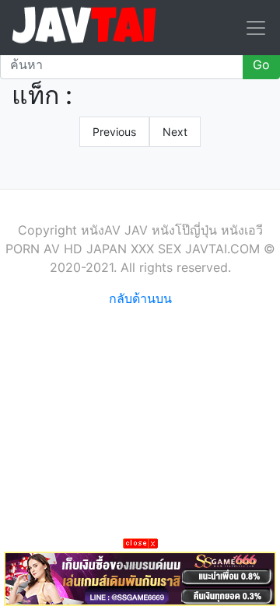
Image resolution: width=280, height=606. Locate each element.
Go (261, 64)
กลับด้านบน (140, 298)
